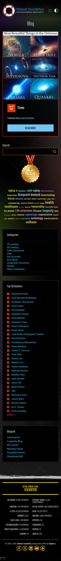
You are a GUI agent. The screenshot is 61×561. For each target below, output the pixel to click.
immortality (37, 207)
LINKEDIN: (13, 507)
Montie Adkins (18, 403)
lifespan (37, 211)
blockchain (19, 199)
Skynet (10, 266)
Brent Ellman (18, 386)
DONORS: (20, 516)
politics (14, 215)
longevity (48, 211)
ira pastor (9, 211)
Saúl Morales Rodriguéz (23, 297)
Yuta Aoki (16, 354)
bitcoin (11, 198)
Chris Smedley (18, 411)
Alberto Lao (17, 362)
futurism (30, 118)
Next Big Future (15, 448)
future (30, 203)
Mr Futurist (12, 445)
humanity (21, 207)
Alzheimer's (22, 191)
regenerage (31, 214)
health (49, 203)
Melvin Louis (20, 118)
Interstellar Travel (51, 207)
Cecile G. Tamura (20, 350)
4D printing (13, 247)
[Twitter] (25, 548)
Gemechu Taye (19, 322)
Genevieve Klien (19, 293)
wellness (31, 222)
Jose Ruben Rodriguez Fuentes (27, 334)
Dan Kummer (18, 338)
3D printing (13, 244)
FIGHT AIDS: (14, 520)
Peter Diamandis (15, 250)
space (17, 218)
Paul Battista (18, 318)
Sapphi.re (52, 544)
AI (17, 191)
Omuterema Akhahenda (23, 342)
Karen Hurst (17, 330)
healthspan (11, 207)
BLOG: (34, 511)
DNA (9, 253)
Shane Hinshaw (19, 366)
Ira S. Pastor (17, 407)
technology (37, 218)
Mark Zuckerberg (16, 269)
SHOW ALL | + (11, 415)
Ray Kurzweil (13, 256)
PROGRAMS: (36, 525)
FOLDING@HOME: (12, 525)
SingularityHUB (15, 456)
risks (5, 219)
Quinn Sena (17, 306)
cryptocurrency (41, 199)
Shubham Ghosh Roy (22, 302)
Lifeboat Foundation (24, 544)
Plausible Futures (16, 452)
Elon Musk (12, 259)
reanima (20, 214)
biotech (35, 195)
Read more (30, 128)
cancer (34, 199)
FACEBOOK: (11, 500)
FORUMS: (23, 534)
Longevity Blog (15, 441)
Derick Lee (16, 358)
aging (11, 191)
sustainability (25, 219)
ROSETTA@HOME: (11, 529)
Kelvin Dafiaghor (20, 326)
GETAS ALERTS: (38, 507)
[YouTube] (36, 548)
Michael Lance (19, 394)
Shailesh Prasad (19, 314)
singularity (11, 219)
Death (53, 199)
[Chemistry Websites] (30, 169)
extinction (24, 203)
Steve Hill (16, 382)
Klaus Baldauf (18, 346)
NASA (56, 211)
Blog (30, 24)
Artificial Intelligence (47, 191)
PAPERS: (35, 529)
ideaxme (27, 207)
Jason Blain (17, 398)
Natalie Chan (18, 374)
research (55, 215)
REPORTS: (36, 520)
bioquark (24, 195)
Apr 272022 (11, 108)
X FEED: (12, 511)
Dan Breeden (18, 310)
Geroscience (13, 437)
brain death (27, 199)
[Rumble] (42, 548)
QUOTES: (35, 534)
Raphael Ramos (19, 370)
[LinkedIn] (31, 548)
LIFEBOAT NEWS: (38, 500)
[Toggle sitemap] (50, 10)
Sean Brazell (17, 378)
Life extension (23, 211)
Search (54, 151)
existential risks (14, 203)
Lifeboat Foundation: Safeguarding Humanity (23, 10)
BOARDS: (35, 516)
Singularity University (18, 262)
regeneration (45, 214)
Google (42, 203)
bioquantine (12, 195)
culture (49, 199)
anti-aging (33, 191)
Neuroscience (7, 215)
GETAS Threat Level (30, 489)
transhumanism (51, 218)
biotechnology (48, 195)
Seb (13, 390)
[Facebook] (19, 548)
